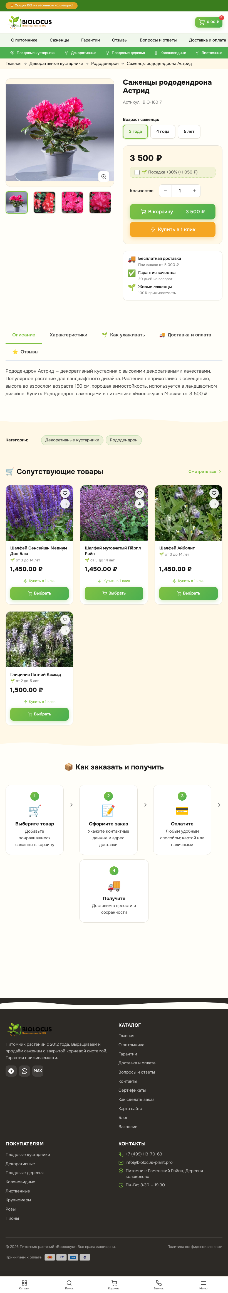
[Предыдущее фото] (16, 132)
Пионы (12, 1218)
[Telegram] (11, 1071)
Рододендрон (105, 63)
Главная (13, 63)
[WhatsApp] (24, 1071)
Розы (11, 1209)
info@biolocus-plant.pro (149, 1162)
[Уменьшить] (165, 191)
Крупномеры (18, 1200)
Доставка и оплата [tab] (185, 335)
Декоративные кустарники (56, 63)
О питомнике (24, 40)
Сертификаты (132, 1090)
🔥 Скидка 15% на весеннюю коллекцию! (41, 5)
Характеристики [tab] (68, 335)
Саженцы (59, 40)
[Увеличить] (103, 176)
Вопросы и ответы (158, 40)
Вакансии (128, 1127)
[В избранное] (65, 493)
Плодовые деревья (25, 1172)
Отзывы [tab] (25, 352)
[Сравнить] (65, 504)
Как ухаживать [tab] (123, 335)
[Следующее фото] (103, 132)
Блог (123, 1117)
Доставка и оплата (136, 1063)
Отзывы (120, 40)
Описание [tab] (23, 335)
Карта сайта (130, 1108)
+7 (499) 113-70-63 (144, 1154)
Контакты (127, 1081)
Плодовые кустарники (28, 1154)
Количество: (142, 191)
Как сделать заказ (136, 1099)
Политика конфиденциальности (194, 1246)
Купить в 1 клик (42, 580)
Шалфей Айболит (177, 548)
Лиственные (18, 1191)
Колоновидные (20, 1182)
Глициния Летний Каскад (35, 674)
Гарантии (90, 40)
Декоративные (20, 1164)
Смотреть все (202, 471)
